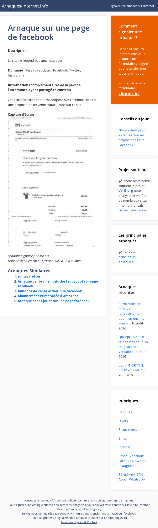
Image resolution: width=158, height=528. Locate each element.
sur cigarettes (29, 276)
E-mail (123, 438)
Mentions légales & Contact (79, 522)
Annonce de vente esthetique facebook (50, 291)
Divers (123, 421)
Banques (125, 412)
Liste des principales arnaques (127, 257)
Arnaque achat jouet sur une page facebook (54, 301)
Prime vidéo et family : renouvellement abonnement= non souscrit (132, 313)
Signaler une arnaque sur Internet (132, 6)
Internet (124, 447)
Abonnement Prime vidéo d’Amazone (48, 296)
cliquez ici (129, 93)
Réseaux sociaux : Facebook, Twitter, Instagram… (132, 461)
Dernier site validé (132, 210)
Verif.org (125, 190)
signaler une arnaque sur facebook (113, 513)
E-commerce (128, 429)
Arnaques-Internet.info (25, 6)
